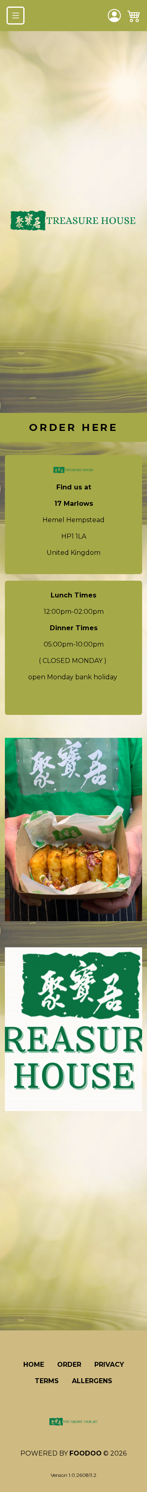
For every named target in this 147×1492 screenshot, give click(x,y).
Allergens (92, 1381)
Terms (47, 1381)
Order (69, 1364)
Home (33, 1364)
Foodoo (85, 1453)
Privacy (109, 1364)
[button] (133, 16)
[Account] (114, 16)
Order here (73, 427)
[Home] (73, 1422)
